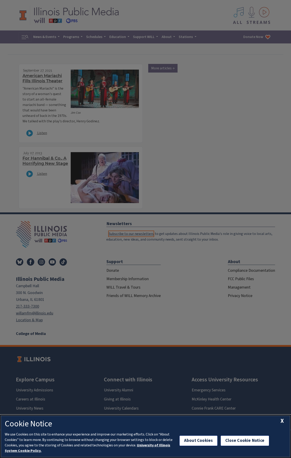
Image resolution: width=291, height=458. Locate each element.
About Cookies (198, 441)
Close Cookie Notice (244, 441)
